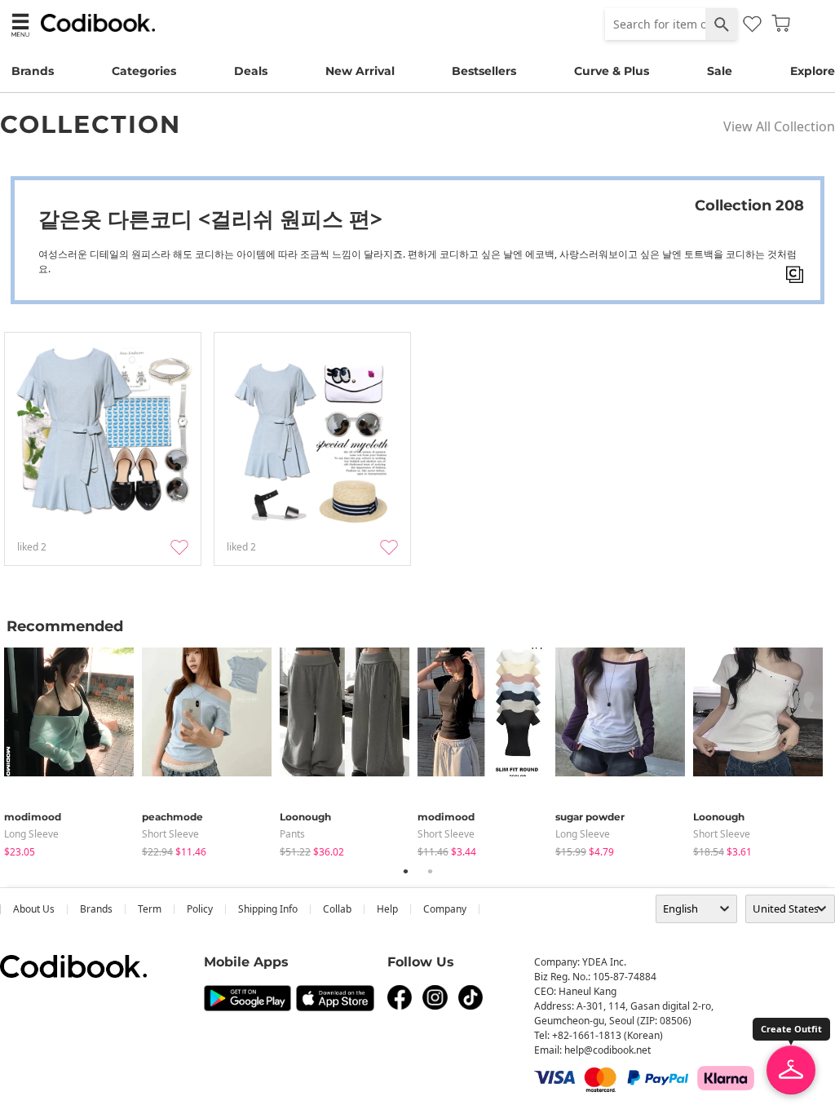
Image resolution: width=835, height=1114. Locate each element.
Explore (812, 71)
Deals (250, 71)
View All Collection (779, 126)
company (444, 909)
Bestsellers (484, 71)
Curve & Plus (611, 71)
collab (337, 909)
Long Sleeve (31, 834)
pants (292, 834)
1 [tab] (405, 871)
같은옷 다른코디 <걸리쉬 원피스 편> (210, 218)
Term (149, 909)
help (387, 909)
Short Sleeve (170, 834)
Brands (32, 71)
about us (34, 909)
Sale (719, 71)
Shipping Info (268, 909)
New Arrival (360, 71)
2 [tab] (430, 871)
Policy (200, 909)
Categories (144, 71)
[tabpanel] (73, 749)
